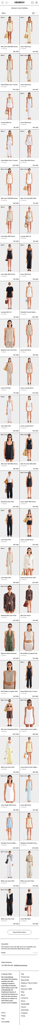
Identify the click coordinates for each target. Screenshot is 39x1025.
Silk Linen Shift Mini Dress (9, 47)
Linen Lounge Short (26, 388)
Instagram (24, 1013)
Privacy (3, 1016)
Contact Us (24, 998)
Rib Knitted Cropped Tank (28, 653)
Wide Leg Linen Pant (7, 767)
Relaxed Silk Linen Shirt (28, 577)
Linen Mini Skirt (25, 919)
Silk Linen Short (25, 615)
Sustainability (25, 1004)
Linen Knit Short (25, 350)
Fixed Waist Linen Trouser (9, 85)
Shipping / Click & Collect (29, 983)
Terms (3, 1013)
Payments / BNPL (26, 989)
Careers (23, 1007)
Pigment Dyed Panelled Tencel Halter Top (8, 653)
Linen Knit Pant (6, 388)
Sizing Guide (25, 980)
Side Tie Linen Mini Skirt (28, 198)
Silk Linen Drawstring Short (9, 729)
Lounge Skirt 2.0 (6, 122)
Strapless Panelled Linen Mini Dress (28, 843)
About (23, 995)
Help (22, 974)
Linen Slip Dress (25, 47)
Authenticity (25, 1010)
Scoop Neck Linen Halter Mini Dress (28, 729)
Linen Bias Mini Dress (27, 160)
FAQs (22, 992)
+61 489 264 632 (7, 965)
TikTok (23, 1016)
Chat (2, 1019)
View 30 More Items (19, 932)
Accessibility (5, 1022)
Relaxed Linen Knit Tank (9, 350)
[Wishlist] (32, 2)
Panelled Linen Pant (7, 502)
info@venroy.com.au (20, 965)
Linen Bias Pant (6, 426)
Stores (23, 1001)
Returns (23, 986)
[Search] (6, 2)
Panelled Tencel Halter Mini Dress (27, 312)
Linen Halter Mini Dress (28, 502)
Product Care (25, 977)
